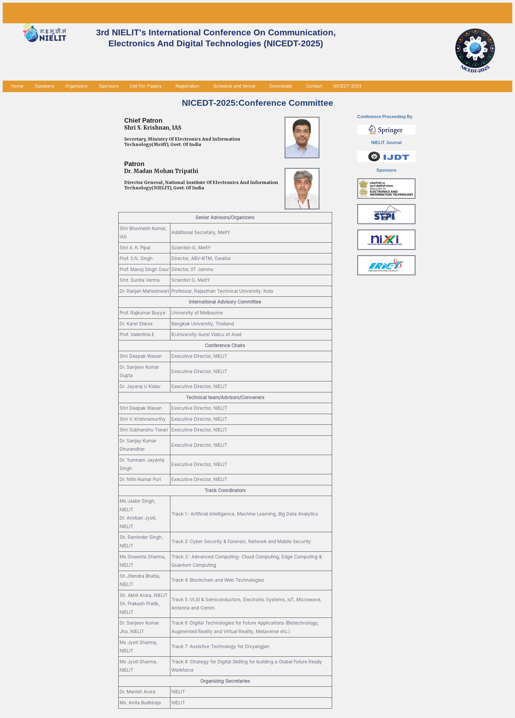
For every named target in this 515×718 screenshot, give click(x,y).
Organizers (76, 86)
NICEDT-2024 (347, 86)
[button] (147, 86)
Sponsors (109, 86)
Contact (314, 86)
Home (17, 86)
